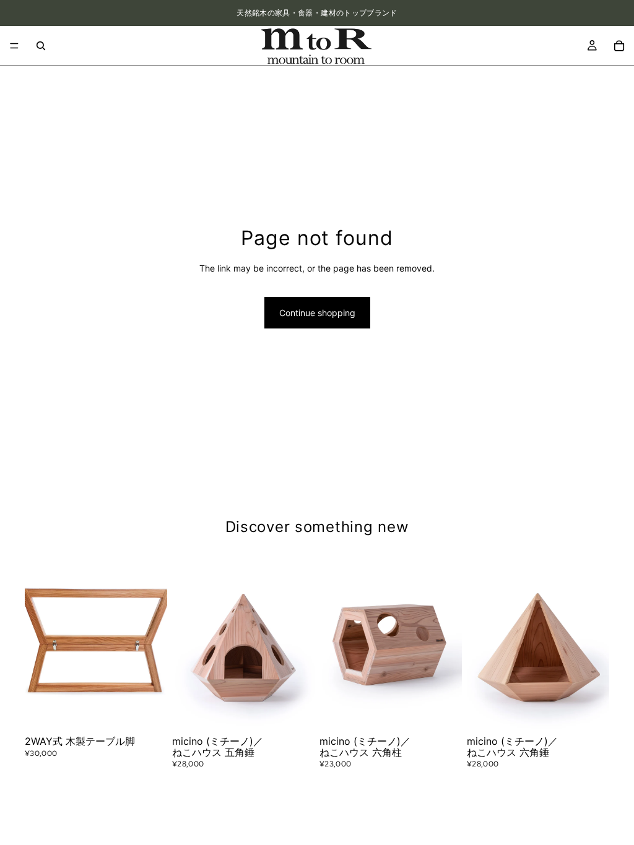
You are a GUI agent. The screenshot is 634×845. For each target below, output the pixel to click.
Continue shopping (317, 312)
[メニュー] (14, 46)
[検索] (40, 45)
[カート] (619, 45)
